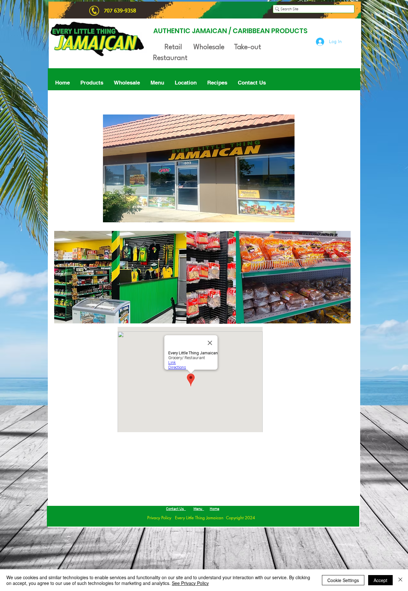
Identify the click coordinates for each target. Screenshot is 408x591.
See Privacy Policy (190, 583)
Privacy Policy (153, 518)
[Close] (400, 580)
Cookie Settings (343, 580)
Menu (198, 509)
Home (214, 509)
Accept (380, 580)
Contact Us (176, 509)
